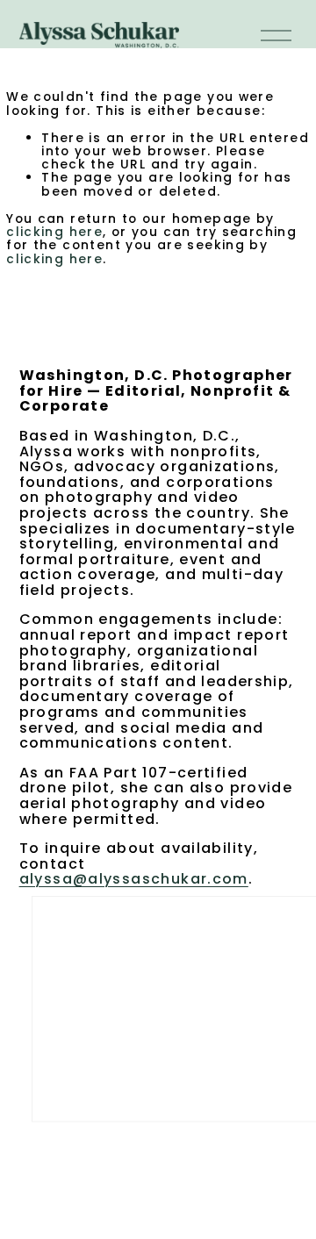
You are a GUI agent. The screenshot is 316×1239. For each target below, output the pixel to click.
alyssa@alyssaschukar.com (133, 879)
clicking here (54, 231)
